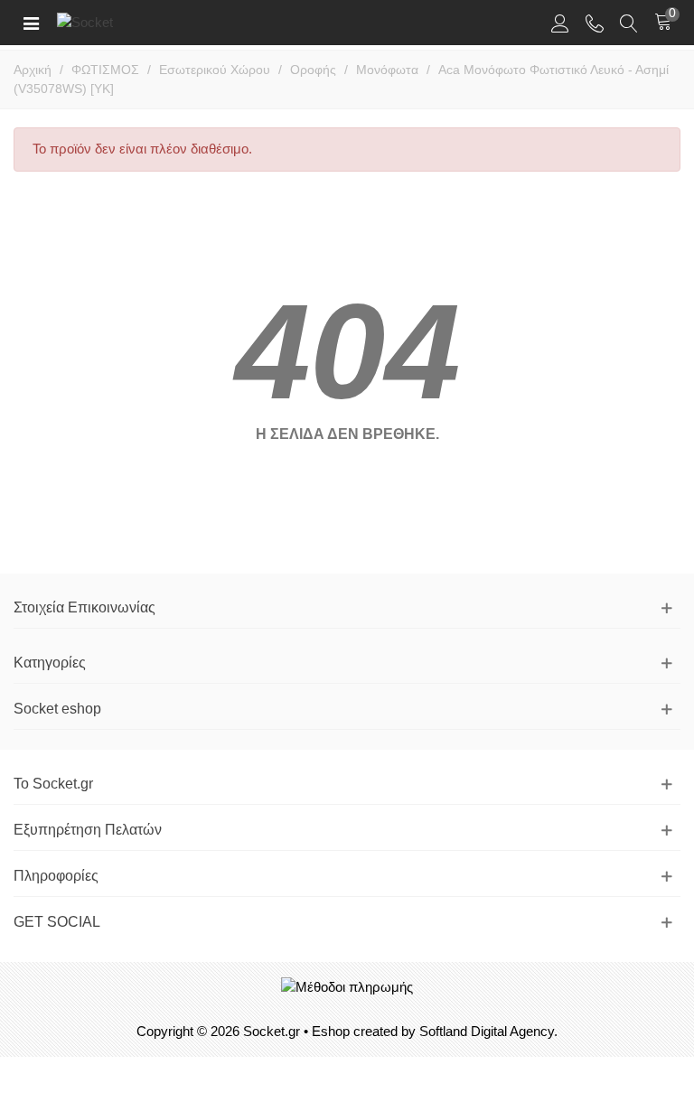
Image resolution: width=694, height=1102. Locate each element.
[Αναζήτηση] (629, 22)
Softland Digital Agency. (488, 1031)
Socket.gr (271, 1031)
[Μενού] (31, 22)
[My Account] (560, 22)
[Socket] (115, 22)
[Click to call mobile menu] (594, 22)
